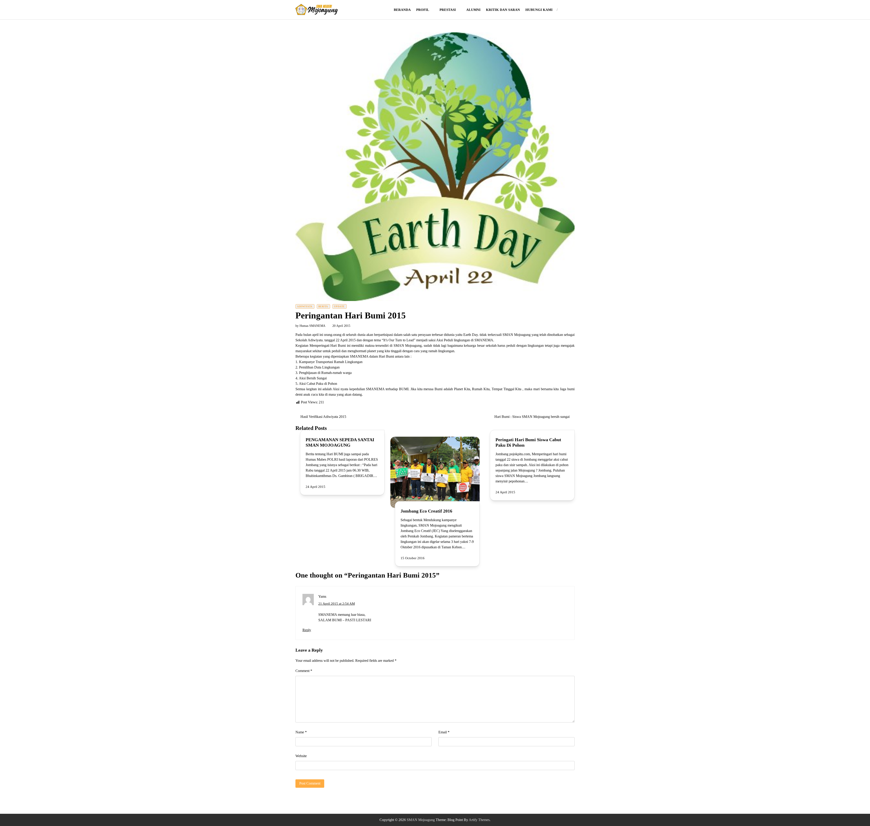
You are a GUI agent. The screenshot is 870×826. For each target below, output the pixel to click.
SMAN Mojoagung (421, 820)
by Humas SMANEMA (310, 326)
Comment (303, 671)
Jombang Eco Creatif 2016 (426, 510)
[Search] (564, 10)
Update (339, 306)
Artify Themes (479, 820)
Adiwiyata (304, 306)
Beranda (402, 10)
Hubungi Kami (539, 10)
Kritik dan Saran (503, 10)
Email (444, 732)
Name (301, 732)
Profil (422, 10)
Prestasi (448, 10)
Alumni (473, 10)
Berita (323, 306)
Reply (306, 630)
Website (301, 756)
